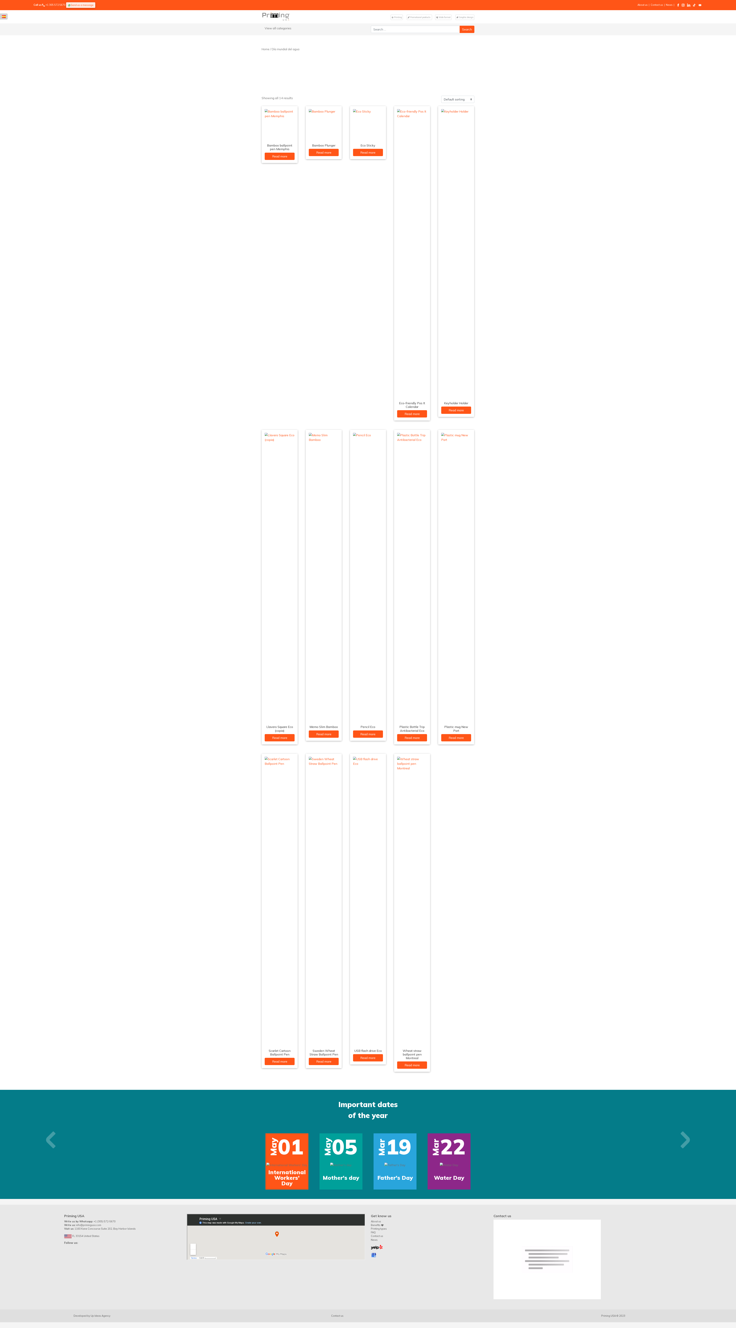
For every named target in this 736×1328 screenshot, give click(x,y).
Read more (279, 156)
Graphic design (465, 17)
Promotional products (420, 17)
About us (642, 4)
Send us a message (82, 5)
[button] (51, 1159)
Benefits (376, 1263)
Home (265, 49)
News (669, 4)
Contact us (657, 4)
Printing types (379, 1266)
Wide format (444, 17)
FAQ (373, 1270)
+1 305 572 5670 (55, 4)
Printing (397, 17)
